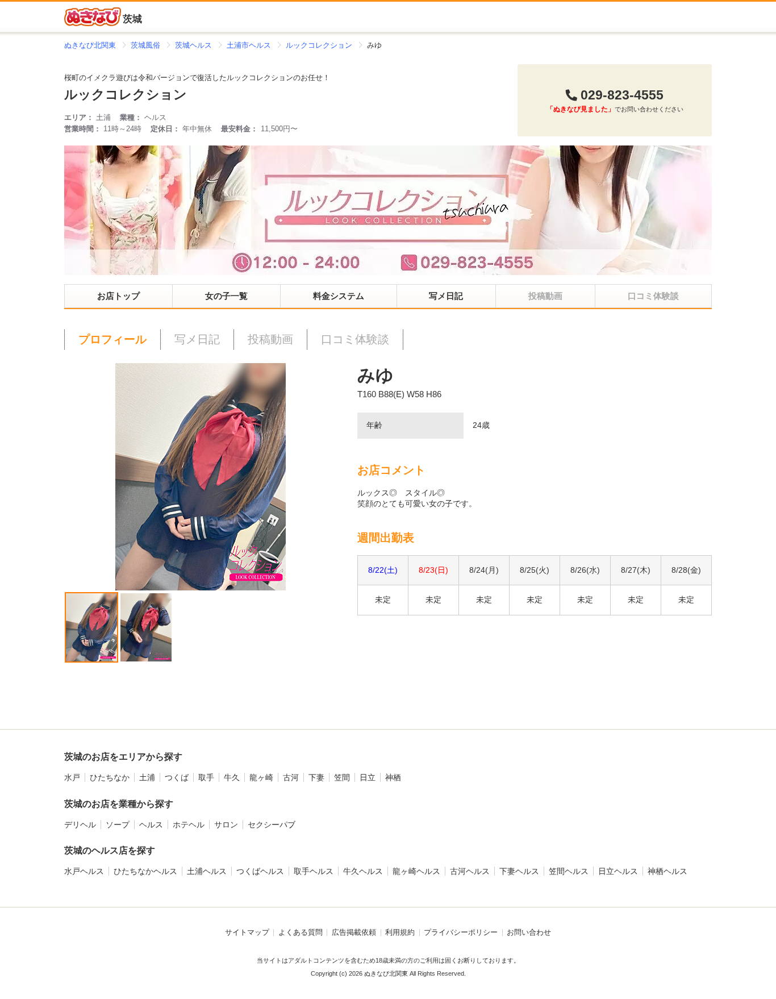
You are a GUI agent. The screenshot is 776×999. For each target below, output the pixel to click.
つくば (177, 777)
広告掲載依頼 (354, 932)
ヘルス (151, 824)
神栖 (393, 777)
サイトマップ (247, 932)
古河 (291, 777)
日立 (368, 777)
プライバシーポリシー (461, 932)
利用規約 (400, 932)
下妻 (316, 777)
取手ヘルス (313, 871)
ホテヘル (189, 824)
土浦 (147, 777)
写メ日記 (446, 296)
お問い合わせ (529, 932)
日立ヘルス (618, 871)
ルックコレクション (125, 95)
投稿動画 (270, 339)
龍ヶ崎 (261, 777)
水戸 (72, 777)
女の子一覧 (226, 296)
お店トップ (118, 296)
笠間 (342, 777)
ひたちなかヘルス (145, 871)
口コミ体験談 (355, 339)
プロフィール (112, 339)
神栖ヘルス (667, 871)
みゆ (375, 375)
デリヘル (80, 824)
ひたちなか (110, 777)
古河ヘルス (470, 871)
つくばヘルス (260, 871)
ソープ (118, 824)
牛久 (232, 777)
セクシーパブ (271, 824)
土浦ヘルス (207, 871)
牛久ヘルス (363, 871)
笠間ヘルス (569, 871)
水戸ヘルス (84, 871)
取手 (206, 777)
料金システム (338, 296)
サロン (226, 824)
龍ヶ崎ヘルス (416, 871)
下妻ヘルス (519, 871)
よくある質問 (300, 932)
